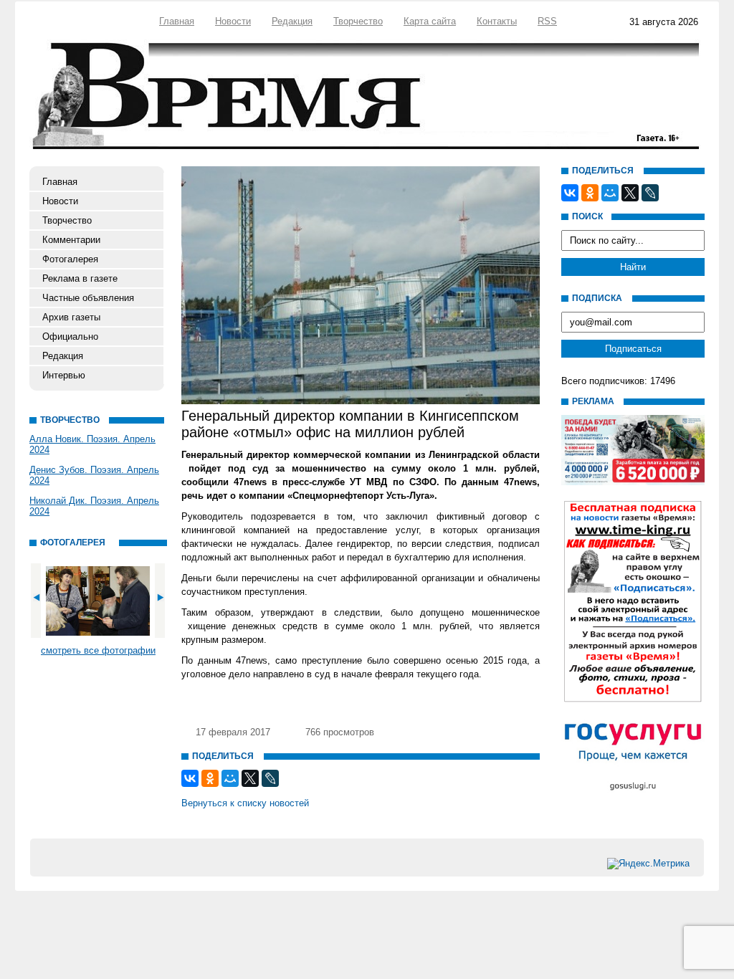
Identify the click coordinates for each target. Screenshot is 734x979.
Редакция (292, 21)
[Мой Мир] (230, 778)
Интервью (63, 375)
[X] (250, 778)
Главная (176, 21)
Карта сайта (430, 21)
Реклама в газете (80, 278)
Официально (70, 336)
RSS (547, 21)
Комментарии (71, 239)
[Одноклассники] (210, 778)
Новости (233, 21)
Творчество (358, 21)
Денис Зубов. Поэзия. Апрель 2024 (94, 475)
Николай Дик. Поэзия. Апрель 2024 (94, 506)
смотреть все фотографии (98, 650)
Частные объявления (88, 297)
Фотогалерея (70, 259)
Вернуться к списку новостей (245, 803)
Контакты (497, 21)
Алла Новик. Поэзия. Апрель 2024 (92, 444)
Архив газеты (71, 317)
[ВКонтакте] (190, 778)
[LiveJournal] (270, 778)
